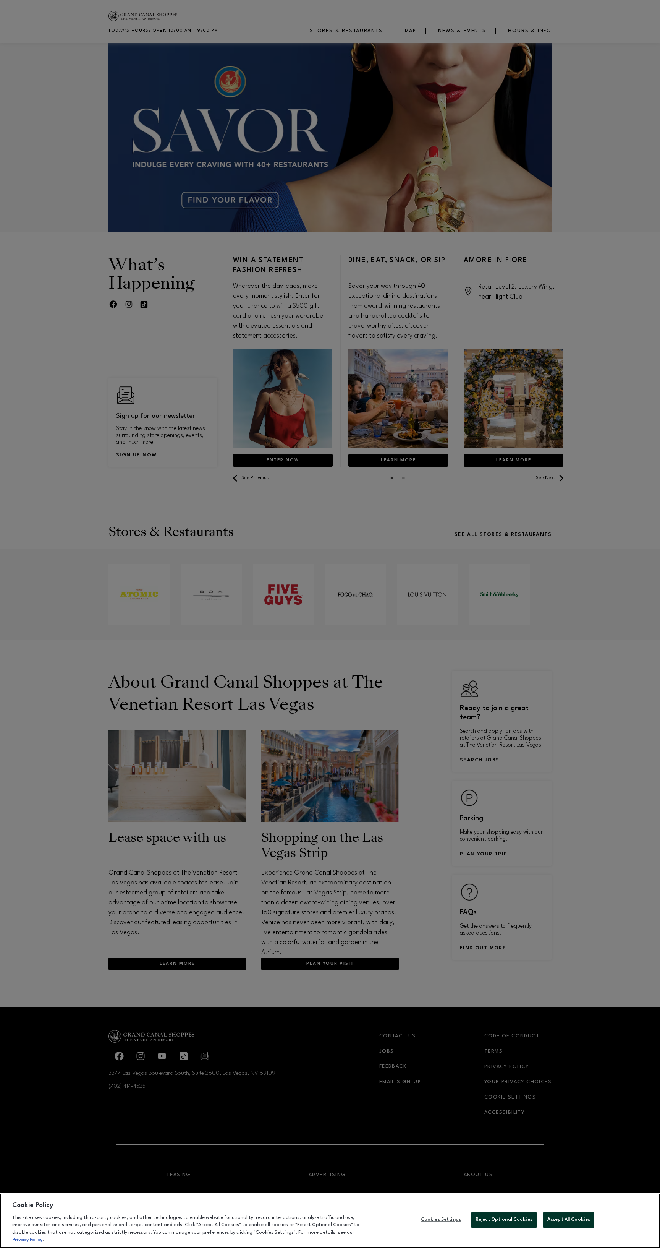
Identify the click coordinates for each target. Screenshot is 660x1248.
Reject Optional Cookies (504, 1219)
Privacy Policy (27, 1240)
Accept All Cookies (568, 1219)
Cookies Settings (441, 1219)
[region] (330, 1220)
